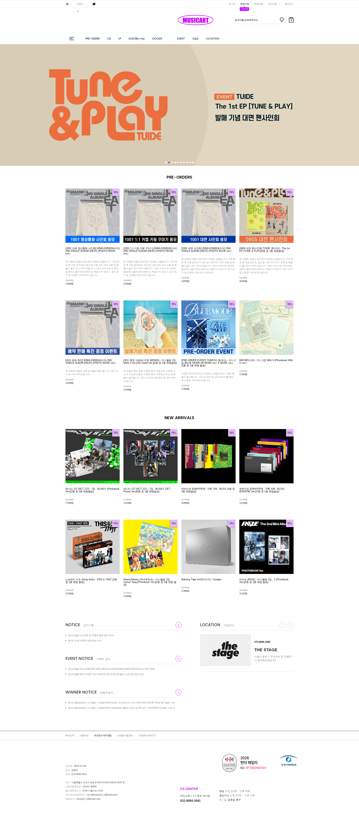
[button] (166, 162)
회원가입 (244, 4)
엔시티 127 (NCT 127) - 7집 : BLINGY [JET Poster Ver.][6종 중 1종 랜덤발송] (146, 490)
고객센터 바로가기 (147, 735)
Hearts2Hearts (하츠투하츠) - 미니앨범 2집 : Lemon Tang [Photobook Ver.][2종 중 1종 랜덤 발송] (149, 582)
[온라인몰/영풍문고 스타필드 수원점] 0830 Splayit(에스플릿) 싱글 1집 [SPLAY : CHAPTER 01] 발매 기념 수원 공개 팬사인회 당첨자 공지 (121, 708)
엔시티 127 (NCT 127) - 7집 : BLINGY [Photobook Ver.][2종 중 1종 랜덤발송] (92, 490)
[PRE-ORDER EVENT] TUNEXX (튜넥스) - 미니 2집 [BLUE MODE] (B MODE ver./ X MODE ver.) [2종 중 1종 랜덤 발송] (208, 363)
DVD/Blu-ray (137, 38)
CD (109, 38)
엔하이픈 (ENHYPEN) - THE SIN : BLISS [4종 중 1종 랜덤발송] (208, 490)
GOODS (157, 38)
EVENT (181, 38)
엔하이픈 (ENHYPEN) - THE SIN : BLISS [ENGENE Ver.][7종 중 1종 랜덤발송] (261, 490)
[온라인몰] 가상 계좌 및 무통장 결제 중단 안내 (91, 635)
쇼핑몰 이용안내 (125, 735)
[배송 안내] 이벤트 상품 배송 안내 (84, 640)
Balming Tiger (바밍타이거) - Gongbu (201, 579)
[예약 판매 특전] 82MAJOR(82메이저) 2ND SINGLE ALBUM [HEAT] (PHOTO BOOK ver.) (90, 361)
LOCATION (212, 38)
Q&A (195, 38)
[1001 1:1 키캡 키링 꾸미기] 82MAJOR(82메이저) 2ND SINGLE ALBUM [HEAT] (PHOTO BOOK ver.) (150, 251)
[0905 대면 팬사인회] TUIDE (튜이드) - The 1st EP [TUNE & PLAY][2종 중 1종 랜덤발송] (264, 249)
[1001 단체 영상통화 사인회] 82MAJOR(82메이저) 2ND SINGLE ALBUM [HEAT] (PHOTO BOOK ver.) (92, 251)
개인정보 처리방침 (103, 735)
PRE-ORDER (92, 38)
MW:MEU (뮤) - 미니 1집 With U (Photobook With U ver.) (266, 361)
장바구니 (289, 4)
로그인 (232, 4)
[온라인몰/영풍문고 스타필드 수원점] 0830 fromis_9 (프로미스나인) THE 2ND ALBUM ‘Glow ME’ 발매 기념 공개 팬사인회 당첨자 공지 (121, 703)
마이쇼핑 (272, 4)
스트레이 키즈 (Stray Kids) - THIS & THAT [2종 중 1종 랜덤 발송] (91, 580)
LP (120, 38)
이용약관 (84, 735)
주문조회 (258, 4)
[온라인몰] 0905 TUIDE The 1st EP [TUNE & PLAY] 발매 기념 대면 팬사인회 (106, 674)
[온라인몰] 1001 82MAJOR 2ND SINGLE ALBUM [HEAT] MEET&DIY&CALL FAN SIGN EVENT (111, 669)
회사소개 (69, 735)
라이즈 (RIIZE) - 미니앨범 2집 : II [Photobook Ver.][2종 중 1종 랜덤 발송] (264, 580)
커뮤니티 (80, 8)
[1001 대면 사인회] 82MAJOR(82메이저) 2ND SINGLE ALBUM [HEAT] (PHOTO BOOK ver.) (206, 249)
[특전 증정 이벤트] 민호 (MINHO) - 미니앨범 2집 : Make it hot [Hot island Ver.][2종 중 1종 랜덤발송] (150, 361)
